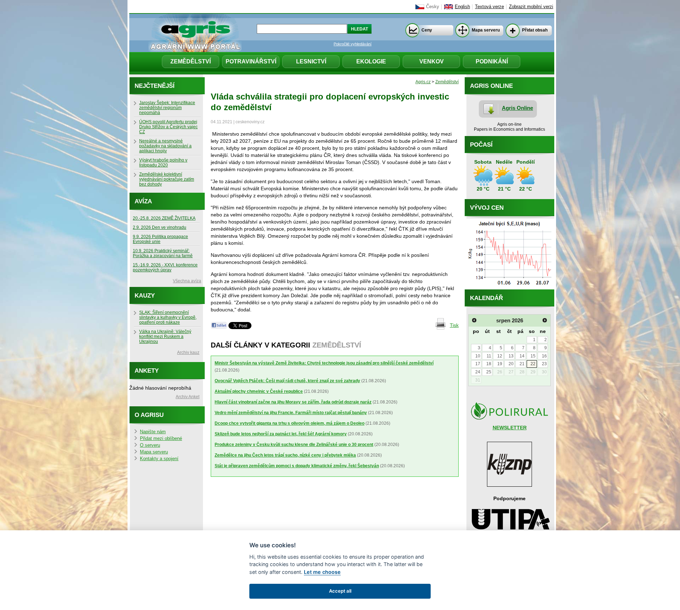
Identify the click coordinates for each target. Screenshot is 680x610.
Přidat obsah (535, 30)
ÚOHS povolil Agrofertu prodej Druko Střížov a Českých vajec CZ (168, 126)
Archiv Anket (187, 396)
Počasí (481, 144)
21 (522, 363)
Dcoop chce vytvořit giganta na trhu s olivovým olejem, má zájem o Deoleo (289, 423)
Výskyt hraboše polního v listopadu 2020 (163, 163)
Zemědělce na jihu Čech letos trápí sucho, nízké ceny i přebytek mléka (285, 455)
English (462, 6)
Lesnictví (311, 61)
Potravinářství (251, 61)
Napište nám (153, 431)
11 (489, 356)
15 (533, 356)
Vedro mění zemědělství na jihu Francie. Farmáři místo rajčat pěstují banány (291, 412)
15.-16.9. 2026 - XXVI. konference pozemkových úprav (165, 267)
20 (511, 363)
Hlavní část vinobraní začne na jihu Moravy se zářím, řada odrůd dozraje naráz (293, 402)
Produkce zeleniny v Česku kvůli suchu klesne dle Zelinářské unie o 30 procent (294, 444)
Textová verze (489, 6)
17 (477, 363)
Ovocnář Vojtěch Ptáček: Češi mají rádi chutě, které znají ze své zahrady (287, 380)
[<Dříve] (474, 320)
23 (544, 363)
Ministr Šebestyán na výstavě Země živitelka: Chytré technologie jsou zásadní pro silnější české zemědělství (324, 363)
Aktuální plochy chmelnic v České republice (259, 391)
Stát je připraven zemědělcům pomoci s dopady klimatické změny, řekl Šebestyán (297, 465)
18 (488, 363)
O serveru (150, 445)
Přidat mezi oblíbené (161, 438)
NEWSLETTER (510, 427)
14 (522, 356)
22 (533, 363)
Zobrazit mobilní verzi (531, 6)
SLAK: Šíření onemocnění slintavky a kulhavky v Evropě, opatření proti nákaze (168, 317)
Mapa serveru (486, 30)
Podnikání (492, 61)
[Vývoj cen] (509, 287)
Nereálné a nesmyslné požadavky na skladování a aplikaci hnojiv (165, 146)
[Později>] (545, 320)
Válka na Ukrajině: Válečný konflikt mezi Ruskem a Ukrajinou (165, 336)
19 (499, 363)
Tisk (454, 325)
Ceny (426, 30)
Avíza (143, 201)
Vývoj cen (487, 207)
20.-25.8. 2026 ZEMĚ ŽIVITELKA (164, 218)
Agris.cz (423, 81)
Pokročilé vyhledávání (353, 44)
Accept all (340, 591)
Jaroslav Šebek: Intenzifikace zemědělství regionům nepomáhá (167, 107)
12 (499, 356)
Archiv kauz (188, 352)
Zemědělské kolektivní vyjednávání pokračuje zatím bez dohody (166, 179)
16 (544, 356)
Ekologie (371, 61)
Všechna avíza (187, 280)
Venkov (431, 61)
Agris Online (517, 108)
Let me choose (322, 572)
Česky (432, 6)
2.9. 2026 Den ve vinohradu (159, 227)
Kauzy (145, 295)
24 (477, 371)
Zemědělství (190, 61)
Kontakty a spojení (159, 458)
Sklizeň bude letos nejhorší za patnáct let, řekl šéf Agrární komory (281, 433)
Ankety (147, 370)
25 (488, 371)
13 (511, 356)
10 (477, 356)
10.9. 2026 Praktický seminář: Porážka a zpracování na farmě (163, 253)
